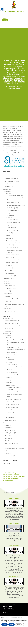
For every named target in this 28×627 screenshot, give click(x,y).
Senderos (7, 309)
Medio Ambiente (10, 241)
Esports (8, 235)
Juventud (8, 238)
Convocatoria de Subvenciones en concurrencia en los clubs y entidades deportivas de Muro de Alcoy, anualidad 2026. (14, 537)
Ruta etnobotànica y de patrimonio (14, 304)
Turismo (8, 265)
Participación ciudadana (12, 255)
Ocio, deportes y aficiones (11, 181)
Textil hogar (7, 186)
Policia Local (9, 257)
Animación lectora (12, 220)
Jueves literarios (11, 227)
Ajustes (18, 624)
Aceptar (4, 624)
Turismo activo (8, 311)
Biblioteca (8, 218)
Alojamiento (7, 283)
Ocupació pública (9, 276)
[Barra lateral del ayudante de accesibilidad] (2, 9)
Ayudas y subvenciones (13, 195)
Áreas (6, 191)
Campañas (10, 215)
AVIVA (7, 213)
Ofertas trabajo (11, 208)
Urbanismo (9, 268)
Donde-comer (8, 285)
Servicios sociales (10, 262)
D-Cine (9, 225)
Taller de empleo (11, 210)
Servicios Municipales (12, 260)
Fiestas (6, 291)
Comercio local (7, 174)
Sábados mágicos (11, 230)
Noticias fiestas (8, 273)
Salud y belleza (8, 184)
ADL (15, 86)
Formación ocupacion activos (15, 205)
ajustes (13, 621)
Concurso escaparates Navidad (15, 198)
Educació (8, 233)
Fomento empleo (11, 202)
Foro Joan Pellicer (12, 247)
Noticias (18, 88)
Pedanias (7, 301)
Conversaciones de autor (14, 222)
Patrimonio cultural (9, 299)
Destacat (6, 270)
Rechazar (11, 624)
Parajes (6, 296)
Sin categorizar (7, 278)
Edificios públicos (9, 288)
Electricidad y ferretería (10, 176)
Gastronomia (8, 293)
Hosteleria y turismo (10, 179)
